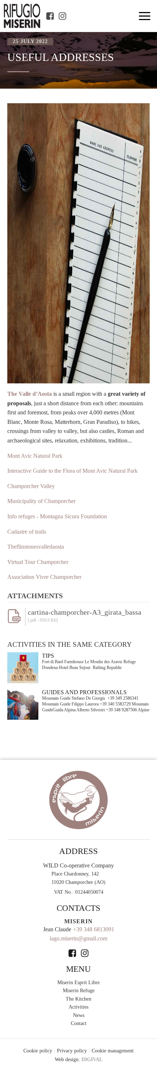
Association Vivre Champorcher (44, 577)
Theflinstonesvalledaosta (35, 547)
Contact (79, 1023)
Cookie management (113, 1050)
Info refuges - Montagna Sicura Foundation (57, 516)
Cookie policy (37, 1050)
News (78, 1015)
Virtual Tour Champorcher (37, 562)
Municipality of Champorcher (41, 501)
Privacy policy (72, 1050)
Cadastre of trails (26, 532)
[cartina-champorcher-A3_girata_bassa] (16, 621)
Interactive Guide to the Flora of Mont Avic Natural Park (72, 471)
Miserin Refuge (79, 990)
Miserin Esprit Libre (78, 982)
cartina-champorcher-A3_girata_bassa (84, 612)
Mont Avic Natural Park (34, 456)
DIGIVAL (92, 1059)
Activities (78, 1007)
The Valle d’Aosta (29, 394)
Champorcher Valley (31, 486)
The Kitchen (78, 999)
